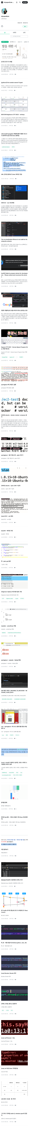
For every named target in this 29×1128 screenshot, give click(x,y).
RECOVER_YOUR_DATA (7, 699)
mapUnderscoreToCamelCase (14, 632)
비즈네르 (22, 598)
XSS (17, 772)
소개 (24, 32)
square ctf (12, 357)
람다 (3, 1010)
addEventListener (6, 146)
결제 (7, 735)
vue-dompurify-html (6, 775)
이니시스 (17, 735)
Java (20, 41)
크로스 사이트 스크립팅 (17, 775)
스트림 (7, 1010)
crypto (16, 598)
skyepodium (5, 16)
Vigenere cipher (9, 598)
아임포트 (11, 735)
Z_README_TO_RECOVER (19, 699)
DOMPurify (4, 772)
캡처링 (13, 146)
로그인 (25, 2)
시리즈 (14, 32)
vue (3, 735)
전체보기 (5, 41)
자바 (12, 1010)
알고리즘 (13, 41)
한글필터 (21, 357)
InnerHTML (11, 772)
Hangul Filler (4, 357)
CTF (3, 598)
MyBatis (4, 632)
